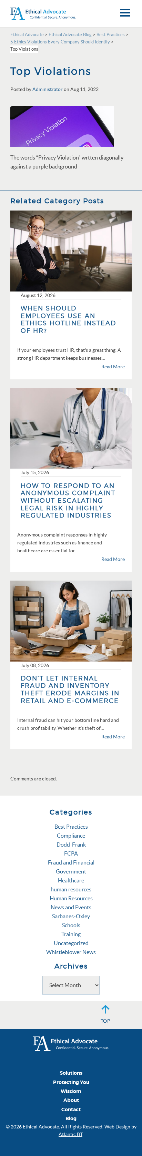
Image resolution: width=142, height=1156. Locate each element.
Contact (71, 1109)
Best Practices (71, 826)
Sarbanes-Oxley (71, 916)
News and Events (71, 907)
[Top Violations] (62, 126)
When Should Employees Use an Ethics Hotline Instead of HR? (68, 319)
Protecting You (71, 1082)
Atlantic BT (70, 1134)
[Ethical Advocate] (71, 1043)
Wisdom (71, 1091)
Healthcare (71, 880)
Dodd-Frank (71, 844)
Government (71, 871)
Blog (71, 1118)
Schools (71, 925)
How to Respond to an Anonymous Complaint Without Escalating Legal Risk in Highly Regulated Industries (68, 500)
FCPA (71, 853)
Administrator (47, 89)
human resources (71, 889)
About (71, 1100)
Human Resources (71, 898)
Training (71, 934)
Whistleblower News (71, 952)
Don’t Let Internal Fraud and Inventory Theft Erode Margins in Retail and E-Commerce (70, 689)
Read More (113, 366)
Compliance (71, 835)
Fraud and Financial (71, 862)
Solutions (71, 1073)
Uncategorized (71, 943)
